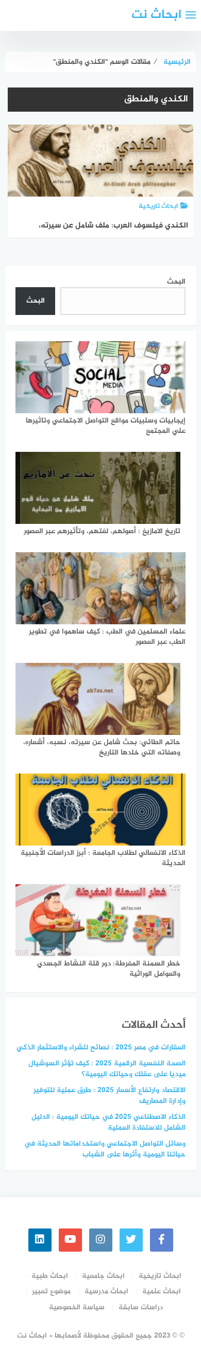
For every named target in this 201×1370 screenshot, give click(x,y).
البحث (176, 282)
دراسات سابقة (141, 1307)
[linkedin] (40, 1240)
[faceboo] (161, 1240)
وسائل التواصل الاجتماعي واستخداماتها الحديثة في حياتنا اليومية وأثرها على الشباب (105, 1149)
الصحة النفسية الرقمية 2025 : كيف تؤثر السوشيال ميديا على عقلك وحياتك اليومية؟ (107, 1069)
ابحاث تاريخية (160, 1276)
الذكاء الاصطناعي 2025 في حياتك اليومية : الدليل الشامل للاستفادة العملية (108, 1122)
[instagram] (100, 1240)
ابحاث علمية (161, 1291)
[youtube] (70, 1240)
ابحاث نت (156, 15)
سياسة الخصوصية (77, 1307)
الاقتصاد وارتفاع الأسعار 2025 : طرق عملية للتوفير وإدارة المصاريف (110, 1095)
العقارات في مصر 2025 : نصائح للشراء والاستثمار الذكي (101, 1047)
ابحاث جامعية (103, 1276)
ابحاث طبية (49, 1276)
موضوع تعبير (51, 1291)
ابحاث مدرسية (106, 1291)
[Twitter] (131, 1240)
